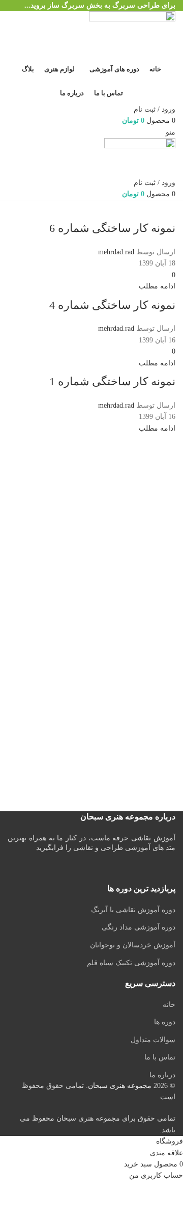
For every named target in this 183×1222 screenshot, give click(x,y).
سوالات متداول (153, 1040)
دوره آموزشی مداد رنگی (138, 927)
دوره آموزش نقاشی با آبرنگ (133, 910)
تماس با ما (159, 1057)
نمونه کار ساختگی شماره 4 (112, 305)
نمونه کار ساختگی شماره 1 (112, 381)
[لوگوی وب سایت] (132, 34)
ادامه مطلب (157, 286)
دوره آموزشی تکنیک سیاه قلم (131, 963)
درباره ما (162, 1075)
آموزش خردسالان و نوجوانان (132, 945)
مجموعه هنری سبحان (119, 1086)
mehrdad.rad (116, 252)
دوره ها (164, 1022)
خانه (169, 1004)
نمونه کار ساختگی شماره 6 (112, 228)
